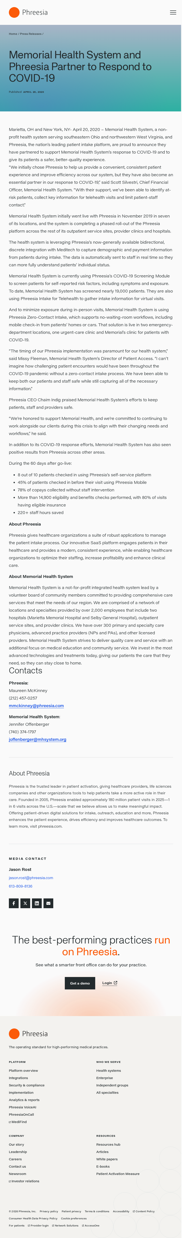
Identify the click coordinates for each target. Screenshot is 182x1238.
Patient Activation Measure (118, 1174)
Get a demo (80, 983)
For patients (16, 1225)
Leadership (18, 1152)
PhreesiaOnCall (21, 1114)
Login (107, 983)
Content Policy (144, 1211)
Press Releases (31, 34)
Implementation (21, 1092)
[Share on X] (25, 903)
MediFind (18, 1122)
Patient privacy (71, 1211)
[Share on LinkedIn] (37, 903)
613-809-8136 (20, 886)
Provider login (38, 1225)
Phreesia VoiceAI (22, 1107)
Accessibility (121, 1211)
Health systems (108, 1070)
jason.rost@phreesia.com (31, 877)
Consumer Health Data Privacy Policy (33, 1218)
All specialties (107, 1092)
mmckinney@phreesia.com (36, 705)
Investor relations (24, 1181)
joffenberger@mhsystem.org (37, 739)
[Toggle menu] (173, 12)
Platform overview (23, 1070)
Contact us (17, 1166)
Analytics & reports (24, 1100)
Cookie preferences (74, 1218)
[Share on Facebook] (14, 903)
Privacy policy (49, 1211)
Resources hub (108, 1144)
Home (13, 34)
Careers (15, 1159)
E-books (103, 1166)
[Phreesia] (28, 12)
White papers (107, 1159)
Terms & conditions (97, 1211)
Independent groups (112, 1085)
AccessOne (91, 1225)
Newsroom (17, 1174)
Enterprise (104, 1078)
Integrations (18, 1078)
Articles (102, 1152)
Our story (16, 1144)
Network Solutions (65, 1225)
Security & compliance (27, 1085)
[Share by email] (48, 903)
